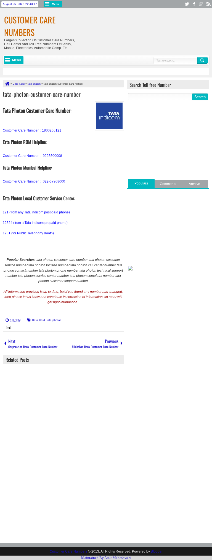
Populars (141, 183)
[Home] (7, 84)
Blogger (157, 551)
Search (202, 60)
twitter (186, 4)
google (201, 4)
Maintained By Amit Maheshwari (106, 558)
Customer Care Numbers (29, 26)
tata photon (54, 319)
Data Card (38, 319)
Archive (194, 184)
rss (208, 4)
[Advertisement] (168, 140)
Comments (168, 184)
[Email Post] (7, 328)
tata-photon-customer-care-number (42, 94)
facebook (194, 4)
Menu (55, 4)
